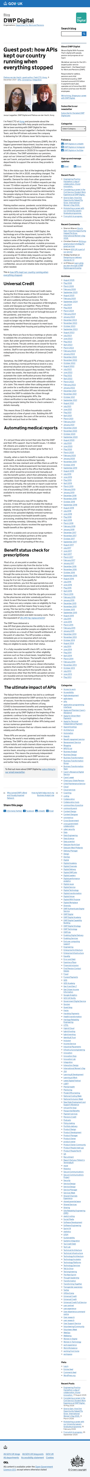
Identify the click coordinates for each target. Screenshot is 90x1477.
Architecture (69, 730)
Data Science (69, 838)
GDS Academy (69, 983)
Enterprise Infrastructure (74, 953)
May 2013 (67, 677)
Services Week (69, 1193)
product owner (69, 1141)
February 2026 (70, 289)
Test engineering (70, 1272)
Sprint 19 (67, 1228)
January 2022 (69, 388)
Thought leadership (71, 1278)
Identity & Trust (70, 1037)
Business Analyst (70, 751)
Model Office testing (72, 1093)
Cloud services (69, 790)
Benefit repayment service (74, 739)
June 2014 (68, 649)
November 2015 (70, 606)
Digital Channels (70, 866)
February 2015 (69, 628)
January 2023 (69, 354)
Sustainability (69, 1238)
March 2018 (68, 523)
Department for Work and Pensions (30, 25)
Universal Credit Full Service (75, 1302)
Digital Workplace (71, 902)
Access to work (70, 689)
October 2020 (69, 434)
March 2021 (68, 418)
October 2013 (69, 668)
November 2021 (70, 394)
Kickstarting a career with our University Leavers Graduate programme (74, 210)
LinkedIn (41, 811)
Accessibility (69, 692)
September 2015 (70, 612)
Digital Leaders (70, 875)
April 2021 (68, 415)
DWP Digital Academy (72, 917)
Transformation (70, 1281)
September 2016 (70, 575)
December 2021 (70, 391)
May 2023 (68, 342)
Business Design (70, 755)
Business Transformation (73, 758)
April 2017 (68, 554)
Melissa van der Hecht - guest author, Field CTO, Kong (25, 77)
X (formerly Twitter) (14, 811)
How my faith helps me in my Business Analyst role (43, 794)
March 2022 (69, 381)
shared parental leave (72, 1201)
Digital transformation (73, 893)
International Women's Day (74, 1068)
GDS (65, 980)
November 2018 (70, 498)
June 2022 (68, 372)
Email (51, 811)
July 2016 (67, 582)
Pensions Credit (70, 1117)
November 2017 (70, 535)
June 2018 (68, 514)
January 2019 (69, 492)
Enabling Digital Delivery (73, 935)
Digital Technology (71, 890)
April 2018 (68, 520)
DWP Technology (70, 929)
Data (65, 832)
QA (65, 1154)
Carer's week (69, 777)
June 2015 (68, 622)
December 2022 (70, 357)
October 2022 (69, 363)
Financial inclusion (71, 965)
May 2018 (67, 517)
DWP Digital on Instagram (74, 147)
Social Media (69, 1219)
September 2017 (70, 542)
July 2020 (68, 443)
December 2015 (70, 603)
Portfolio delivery (70, 1126)
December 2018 (70, 495)
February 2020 (70, 455)
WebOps (67, 1332)
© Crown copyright (77, 1469)
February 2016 (69, 597)
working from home (71, 1351)
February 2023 (70, 351)
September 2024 (71, 301)
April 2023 (68, 345)
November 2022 (70, 360)
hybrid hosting (69, 1031)
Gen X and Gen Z (70, 986)
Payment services (70, 1114)
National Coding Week (73, 1096)
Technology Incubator (72, 1259)
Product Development (72, 1132)
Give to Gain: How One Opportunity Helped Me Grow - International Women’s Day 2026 (75, 233)
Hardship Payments (71, 1013)
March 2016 (68, 594)
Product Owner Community (75, 1145)
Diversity (67, 905)
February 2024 (70, 314)
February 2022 (70, 385)
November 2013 (70, 665)
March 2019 (68, 486)
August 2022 (69, 366)
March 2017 (68, 557)
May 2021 (67, 412)
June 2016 (68, 585)
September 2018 (70, 505)
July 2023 (68, 335)
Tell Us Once (68, 1268)
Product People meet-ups (74, 1148)
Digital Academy (70, 863)
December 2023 (70, 320)
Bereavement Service (72, 742)
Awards (66, 736)
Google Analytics (70, 995)
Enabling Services (71, 938)
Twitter (66, 1290)
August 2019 (69, 471)
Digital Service (69, 887)
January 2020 (69, 458)
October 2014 (69, 640)
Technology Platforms (72, 1262)
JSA (65, 1071)
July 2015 (67, 619)
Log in (66, 1366)
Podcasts (67, 1120)
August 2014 (69, 643)
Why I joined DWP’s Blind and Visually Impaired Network (17, 795)
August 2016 (69, 579)
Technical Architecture (73, 1250)
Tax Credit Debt (70, 1244)
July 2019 (67, 474)
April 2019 (68, 483)
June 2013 (68, 674)
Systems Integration (72, 1241)
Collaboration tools (71, 802)
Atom (79, 166)
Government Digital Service (75, 1001)
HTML (66, 1025)
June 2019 (68, 477)
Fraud (66, 974)
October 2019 (69, 465)
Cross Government (71, 820)
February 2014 (69, 662)
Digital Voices (69, 896)
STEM (66, 1235)
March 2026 (69, 286)
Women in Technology (72, 1342)
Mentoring (68, 1090)
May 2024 (68, 308)
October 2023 (69, 326)
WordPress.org (69, 1375)
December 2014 (70, 634)
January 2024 (69, 317)
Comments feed (70, 1372)
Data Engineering (71, 835)
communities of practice (73, 805)
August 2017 (69, 545)
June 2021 (68, 409)
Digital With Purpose (72, 899)
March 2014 (68, 659)
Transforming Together (73, 1284)
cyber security (69, 829)
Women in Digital (70, 1339)
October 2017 (69, 539)
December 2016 (70, 566)
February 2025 (70, 298)
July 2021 (67, 406)
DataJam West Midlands (73, 848)
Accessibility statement (32, 1457)
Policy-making (69, 1123)
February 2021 (69, 422)
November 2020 (70, 431)
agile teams (68, 698)
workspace (68, 1354)
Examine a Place (70, 962)
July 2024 (68, 305)
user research (69, 1320)
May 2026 (68, 283)
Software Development (73, 1222)
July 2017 (67, 548)
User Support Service (72, 1323)
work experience (70, 1345)
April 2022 (68, 378)
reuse (66, 1165)
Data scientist (69, 841)
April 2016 (68, 591)
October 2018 (69, 502)
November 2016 (70, 569)
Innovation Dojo (70, 1056)
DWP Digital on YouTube (73, 150)
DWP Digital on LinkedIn (74, 144)
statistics (67, 1231)
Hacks (66, 1010)
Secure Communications (74, 1172)
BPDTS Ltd (68, 748)
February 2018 (69, 526)
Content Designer (71, 814)
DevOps (67, 857)
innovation (68, 1053)
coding (66, 796)
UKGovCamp (69, 1293)
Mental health (69, 1087)
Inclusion (67, 1040)
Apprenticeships (70, 727)
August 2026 (69, 280)
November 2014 (70, 637)
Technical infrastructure (73, 1253)
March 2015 (68, 625)
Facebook (30, 811)
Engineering (68, 947)
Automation (68, 733)
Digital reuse (69, 884)
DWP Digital (19, 20)
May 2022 (68, 375)
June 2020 (68, 446)
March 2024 (69, 311)
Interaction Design (71, 1065)
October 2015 (69, 609)
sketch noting (69, 1216)
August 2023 (69, 332)
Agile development (71, 695)
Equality (67, 956)
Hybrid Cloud (69, 1028)
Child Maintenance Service (74, 783)
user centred (69, 1305)
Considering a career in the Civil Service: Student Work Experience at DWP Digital (75, 192)
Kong (21, 121)
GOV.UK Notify (70, 998)
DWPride (67, 932)
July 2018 (67, 511)
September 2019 (70, 468)
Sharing (67, 1207)
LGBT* (66, 1084)
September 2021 (70, 400)
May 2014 (67, 652)
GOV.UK (50, 1454)
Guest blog (68, 1007)
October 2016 (69, 572)
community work (70, 808)
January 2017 (69, 563)
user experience (70, 1308)
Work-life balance (70, 1348)
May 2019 (67, 480)
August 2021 (69, 403)
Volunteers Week (70, 1329)
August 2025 (69, 295)
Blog (7, 15)
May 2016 (67, 588)
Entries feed (68, 1369)
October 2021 (69, 397)
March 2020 (69, 452)
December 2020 (70, 428)
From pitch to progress (73, 216)
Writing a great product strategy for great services (75, 243)
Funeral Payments (71, 977)
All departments (11, 1457)
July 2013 (67, 671)
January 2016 (69, 600)
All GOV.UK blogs (12, 1454)
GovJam (67, 1004)
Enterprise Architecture (73, 950)
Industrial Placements (72, 1047)
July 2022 (68, 369)
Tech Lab (67, 1247)
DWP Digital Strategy (72, 926)
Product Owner (70, 1138)
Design (66, 854)
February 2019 (69, 489)
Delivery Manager (71, 851)
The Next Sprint (70, 1275)
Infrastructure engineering (74, 1050)
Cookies (50, 1457)
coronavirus (27, 80)
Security (67, 1180)
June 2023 (68, 338)
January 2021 (69, 425)
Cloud (66, 787)
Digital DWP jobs (70, 872)
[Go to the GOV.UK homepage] (13, 3)
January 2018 (69, 529)
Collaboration (69, 799)
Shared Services (70, 1204)
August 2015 (69, 616)
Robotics (67, 1169)
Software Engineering (72, 1225)
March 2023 (69, 348)
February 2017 (69, 560)
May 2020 (68, 449)
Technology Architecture (73, 1256)
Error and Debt (69, 959)
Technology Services (72, 1265)
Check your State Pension (74, 780)
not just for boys (70, 1108)
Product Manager (71, 1135)
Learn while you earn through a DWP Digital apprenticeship (73, 265)
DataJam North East (72, 844)
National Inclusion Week (73, 1099)
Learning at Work (70, 1077)
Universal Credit (70, 1296)
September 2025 (70, 292)
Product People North (72, 1151)
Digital (66, 860)
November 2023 (70, 323)
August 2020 (69, 440)
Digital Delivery (70, 869)
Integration (37, 80)
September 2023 (71, 329)
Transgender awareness (73, 1287)
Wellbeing (67, 1336)
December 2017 (70, 532)
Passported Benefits (72, 1111)
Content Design (70, 811)
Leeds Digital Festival (72, 1081)
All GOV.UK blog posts (33, 1454)
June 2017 (68, 551)
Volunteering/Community (74, 1326)
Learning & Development (73, 1074)
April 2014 (68, 655)
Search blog (68, 28)
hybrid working (70, 1034)
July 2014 (67, 646)
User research (69, 1317)
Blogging (67, 745)
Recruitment (69, 1157)
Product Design (70, 1129)
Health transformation (73, 1016)
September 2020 (71, 437)
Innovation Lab (70, 1059)
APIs (19, 80)
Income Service (70, 1044)
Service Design (70, 1183)
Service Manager (70, 1190)
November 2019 (70, 461)
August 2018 (69, 508)
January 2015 (69, 631)
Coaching (67, 793)
